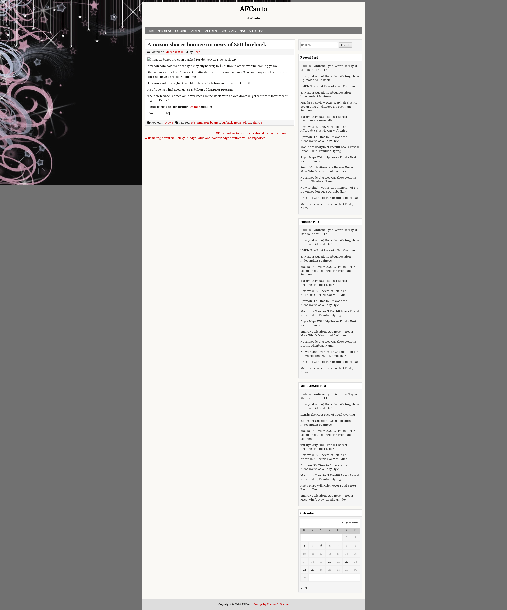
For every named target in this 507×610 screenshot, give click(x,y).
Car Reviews (211, 31)
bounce (215, 122)
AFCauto (253, 9)
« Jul (303, 588)
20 (330, 561)
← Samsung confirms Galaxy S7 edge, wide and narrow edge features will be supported (205, 138)
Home (151, 31)
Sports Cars (229, 31)
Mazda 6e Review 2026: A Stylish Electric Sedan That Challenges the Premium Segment (328, 106)
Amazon (195, 106)
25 (312, 569)
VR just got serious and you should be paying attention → (255, 133)
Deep (196, 52)
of (244, 122)
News (242, 31)
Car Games (181, 31)
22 (346, 561)
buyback (227, 122)
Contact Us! (256, 31)
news (238, 122)
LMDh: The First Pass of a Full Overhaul (327, 86)
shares (257, 122)
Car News (196, 31)
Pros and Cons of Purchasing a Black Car (329, 197)
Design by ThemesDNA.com (271, 604)
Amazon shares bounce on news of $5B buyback (206, 44)
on (249, 122)
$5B (193, 122)
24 (304, 569)
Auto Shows (164, 31)
